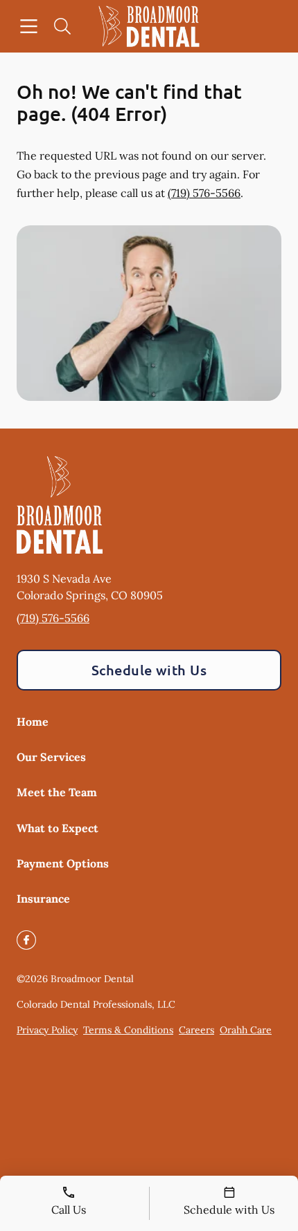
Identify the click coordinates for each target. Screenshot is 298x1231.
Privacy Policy (47, 1030)
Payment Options (63, 863)
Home (33, 722)
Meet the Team (57, 792)
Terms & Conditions (128, 1030)
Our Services (51, 757)
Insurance (43, 898)
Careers (196, 1030)
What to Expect (57, 828)
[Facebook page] (26, 940)
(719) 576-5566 (204, 193)
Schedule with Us (149, 670)
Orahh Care (246, 1030)
